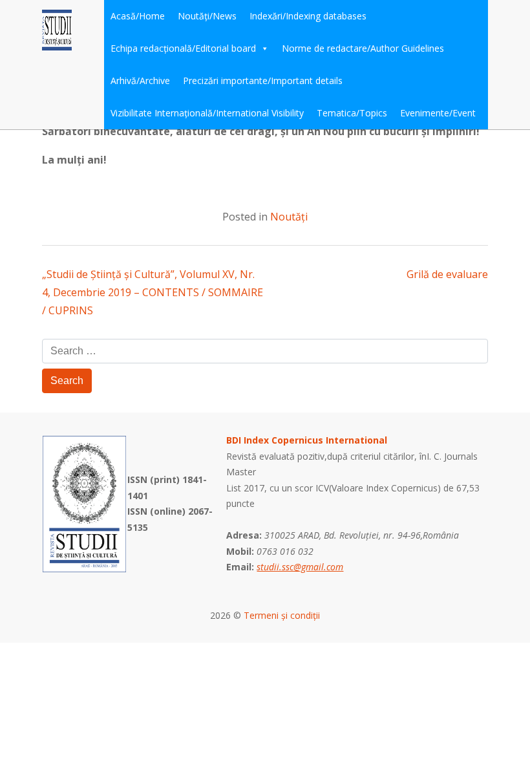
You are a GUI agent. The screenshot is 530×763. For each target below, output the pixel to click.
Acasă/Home (138, 16)
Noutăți (289, 217)
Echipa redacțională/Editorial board (183, 48)
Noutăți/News (207, 16)
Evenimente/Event (438, 113)
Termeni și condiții (282, 615)
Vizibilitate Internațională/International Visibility (207, 113)
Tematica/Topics (352, 113)
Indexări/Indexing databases (307, 16)
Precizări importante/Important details (263, 80)
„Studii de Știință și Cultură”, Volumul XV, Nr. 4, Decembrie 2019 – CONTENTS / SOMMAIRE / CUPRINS (152, 292)
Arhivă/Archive (140, 80)
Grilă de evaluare (447, 274)
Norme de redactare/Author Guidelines (363, 48)
